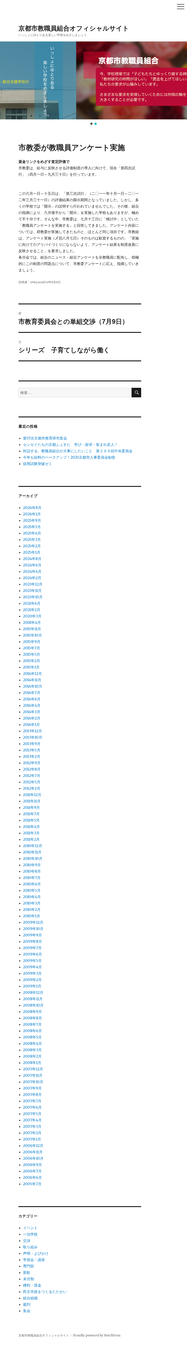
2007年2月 (32, 1133)
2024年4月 (32, 571)
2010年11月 (32, 852)
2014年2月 (31, 718)
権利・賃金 (32, 1285)
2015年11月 (32, 629)
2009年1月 (32, 986)
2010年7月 (32, 877)
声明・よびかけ (36, 1253)
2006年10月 (33, 1158)
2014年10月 (32, 686)
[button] (7, 80)
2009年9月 (32, 935)
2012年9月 (32, 763)
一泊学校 (30, 1234)
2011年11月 (32, 801)
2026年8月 (32, 507)
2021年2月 (31, 609)
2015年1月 (31, 667)
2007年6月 (32, 1107)
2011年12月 (32, 794)
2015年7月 (31, 648)
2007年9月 (32, 1088)
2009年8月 (32, 941)
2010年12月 (32, 845)
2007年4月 (32, 1120)
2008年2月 (32, 1056)
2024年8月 (32, 558)
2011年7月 (31, 814)
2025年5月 (32, 526)
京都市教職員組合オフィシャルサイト (73, 28)
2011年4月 (31, 826)
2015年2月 (31, 660)
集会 (26, 1310)
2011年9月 (31, 807)
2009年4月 (32, 967)
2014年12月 (32, 673)
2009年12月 (33, 922)
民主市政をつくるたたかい (45, 1291)
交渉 (26, 1240)
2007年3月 (32, 1126)
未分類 (28, 1279)
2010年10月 (32, 858)
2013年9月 (32, 743)
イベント (30, 1228)
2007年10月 (33, 1081)
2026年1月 (32, 514)
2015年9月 (31, 641)
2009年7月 (32, 948)
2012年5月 (31, 782)
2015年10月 (32, 635)
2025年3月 (32, 539)
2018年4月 (32, 622)
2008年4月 (32, 1043)
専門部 (28, 1266)
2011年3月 (31, 833)
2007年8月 (32, 1094)
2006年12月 (33, 1145)
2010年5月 (32, 890)
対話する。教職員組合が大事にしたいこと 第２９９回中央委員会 (77, 451)
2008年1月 (32, 1062)
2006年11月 (33, 1152)
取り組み (30, 1247)
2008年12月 (33, 992)
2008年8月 (32, 1018)
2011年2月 (31, 839)
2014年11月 (32, 680)
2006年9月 (32, 1164)
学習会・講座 (34, 1259)
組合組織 (30, 1298)
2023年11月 (32, 590)
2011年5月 (31, 820)
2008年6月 (32, 1030)
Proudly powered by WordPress (96, 1335)
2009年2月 (32, 979)
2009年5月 (32, 960)
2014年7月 (31, 692)
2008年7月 (32, 1024)
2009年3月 (32, 973)
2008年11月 (33, 999)
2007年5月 (32, 1113)
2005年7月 (32, 1184)
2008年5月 (32, 1037)
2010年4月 (32, 896)
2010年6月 (32, 884)
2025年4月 (32, 533)
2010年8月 (32, 871)
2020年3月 (32, 616)
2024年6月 (32, 565)
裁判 (26, 1304)
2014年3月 (31, 711)
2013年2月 (31, 756)
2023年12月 (32, 584)
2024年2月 (32, 578)
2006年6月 (32, 1177)
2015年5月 (31, 654)
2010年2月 (32, 909)
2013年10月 (32, 737)
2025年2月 (32, 546)
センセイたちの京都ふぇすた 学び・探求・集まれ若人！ (70, 444)
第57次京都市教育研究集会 (45, 438)
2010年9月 (32, 865)
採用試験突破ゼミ (37, 463)
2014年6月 (32, 699)
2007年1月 (32, 1139)
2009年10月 (33, 928)
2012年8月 (32, 769)
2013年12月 (32, 731)
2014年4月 (32, 705)
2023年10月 (33, 597)
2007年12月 (33, 1069)
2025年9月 (32, 520)
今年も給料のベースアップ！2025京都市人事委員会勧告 (69, 457)
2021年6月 (32, 603)
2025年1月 (31, 552)
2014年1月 (31, 724)
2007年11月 (32, 1075)
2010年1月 (31, 916)
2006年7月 (32, 1171)
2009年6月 (32, 954)
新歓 (26, 1272)
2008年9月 (32, 1011)
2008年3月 (32, 1050)
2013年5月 (31, 750)
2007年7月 (32, 1101)
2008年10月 (33, 1005)
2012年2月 (31, 788)
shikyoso (36, 282)
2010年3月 (32, 903)
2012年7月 (31, 775)
